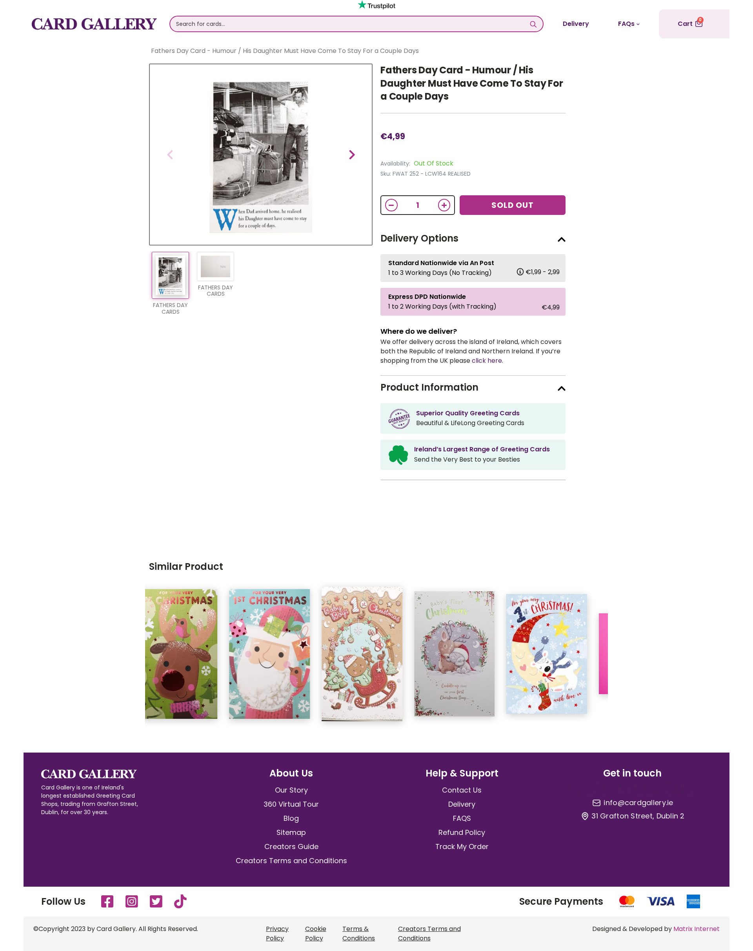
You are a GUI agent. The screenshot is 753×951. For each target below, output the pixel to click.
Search (533, 23)
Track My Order (462, 846)
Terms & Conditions (358, 933)
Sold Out (512, 205)
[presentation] (170, 154)
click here (487, 360)
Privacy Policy (277, 933)
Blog (291, 818)
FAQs (626, 23)
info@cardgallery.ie (638, 802)
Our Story (291, 790)
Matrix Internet (696, 928)
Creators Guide (291, 846)
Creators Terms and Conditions (291, 861)
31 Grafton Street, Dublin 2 (637, 816)
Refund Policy (461, 832)
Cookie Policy (315, 933)
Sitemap (291, 832)
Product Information (429, 387)
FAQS (462, 818)
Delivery (576, 23)
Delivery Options (419, 238)
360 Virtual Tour (291, 804)
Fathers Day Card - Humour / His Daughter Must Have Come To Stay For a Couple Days (471, 83)
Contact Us (462, 790)
